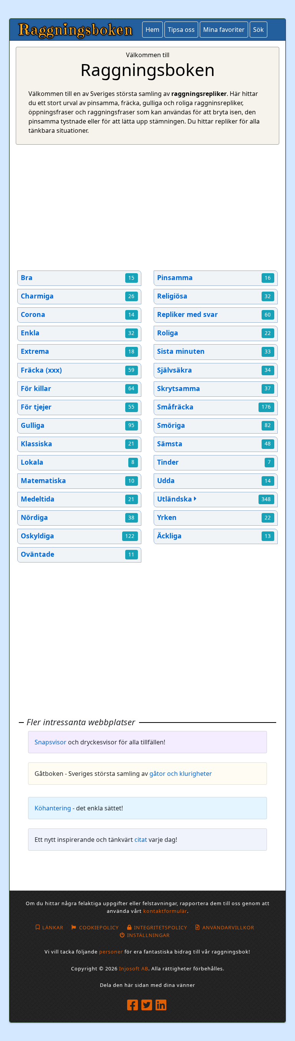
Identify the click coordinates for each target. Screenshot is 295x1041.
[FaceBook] (133, 1005)
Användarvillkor (228, 927)
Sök (258, 29)
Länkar (52, 927)
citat (140, 839)
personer (111, 951)
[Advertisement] (147, 207)
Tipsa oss (181, 29)
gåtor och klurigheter (180, 773)
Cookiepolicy (98, 927)
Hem (152, 29)
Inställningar (148, 935)
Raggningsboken (76, 29)
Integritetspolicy (160, 927)
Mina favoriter (224, 29)
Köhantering (53, 808)
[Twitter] (147, 1005)
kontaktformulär (165, 910)
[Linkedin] (162, 1005)
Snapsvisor (50, 742)
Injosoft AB (133, 968)
